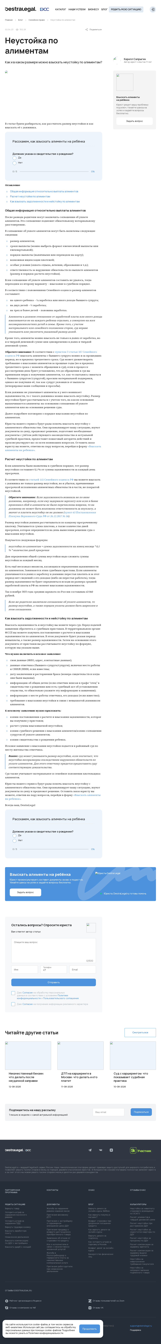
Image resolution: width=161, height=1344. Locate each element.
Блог (104, 9)
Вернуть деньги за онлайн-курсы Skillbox (99, 1209)
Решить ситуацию (15, 1204)
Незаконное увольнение (17, 1237)
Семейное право (37, 20)
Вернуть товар (12, 1208)
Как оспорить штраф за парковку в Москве (99, 1243)
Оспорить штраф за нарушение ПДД (14, 1222)
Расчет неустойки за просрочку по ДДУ (140, 1239)
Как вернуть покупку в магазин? (99, 1216)
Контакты (52, 1190)
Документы (53, 1204)
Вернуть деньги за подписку (97, 1237)
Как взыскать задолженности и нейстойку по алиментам (45, 201)
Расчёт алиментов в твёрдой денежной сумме (142, 1218)
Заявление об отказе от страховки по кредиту (58, 1239)
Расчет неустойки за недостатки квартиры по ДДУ (142, 1232)
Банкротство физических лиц (100, 1255)
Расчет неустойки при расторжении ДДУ (141, 1224)
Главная (9, 20)
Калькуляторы (138, 1204)
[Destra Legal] (27, 9)
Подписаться (141, 1112)
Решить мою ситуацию (126, 9)
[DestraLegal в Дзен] (111, 1150)
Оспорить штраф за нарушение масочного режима (16, 1214)
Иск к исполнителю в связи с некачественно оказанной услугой (58, 1247)
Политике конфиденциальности (45, 1333)
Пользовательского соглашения (61, 998)
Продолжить (90, 1328)
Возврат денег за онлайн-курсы (101, 1249)
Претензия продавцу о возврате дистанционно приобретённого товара (59, 1232)
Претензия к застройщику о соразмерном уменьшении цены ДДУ (59, 1223)
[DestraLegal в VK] (100, 1150)
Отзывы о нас (138, 1190)
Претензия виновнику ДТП (57, 1216)
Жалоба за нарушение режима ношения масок (58, 1209)
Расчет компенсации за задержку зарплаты (141, 1245)
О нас (91, 1190)
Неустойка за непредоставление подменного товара (140, 1270)
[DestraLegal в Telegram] (90, 1150)
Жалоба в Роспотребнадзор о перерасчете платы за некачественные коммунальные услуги (58, 1258)
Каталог (60, 9)
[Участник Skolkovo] (143, 1150)
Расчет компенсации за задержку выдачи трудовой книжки (141, 1253)
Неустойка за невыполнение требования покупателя (142, 1261)
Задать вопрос (134, 121)
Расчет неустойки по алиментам (30, 196)
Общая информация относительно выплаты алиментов (44, 191)
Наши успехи (77, 9)
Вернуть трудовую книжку (18, 1227)
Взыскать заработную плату (15, 1232)
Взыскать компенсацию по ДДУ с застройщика (16, 1242)
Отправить (54, 982)
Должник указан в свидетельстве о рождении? (43, 154)
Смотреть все (140, 1032)
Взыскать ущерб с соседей (18, 1247)
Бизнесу (93, 9)
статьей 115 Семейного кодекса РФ (51, 479)
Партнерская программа (12, 1191)
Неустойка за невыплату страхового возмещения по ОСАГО (142, 1211)
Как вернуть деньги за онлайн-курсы (99, 1231)
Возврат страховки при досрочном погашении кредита (99, 1223)
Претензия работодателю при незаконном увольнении (59, 1269)
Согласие (27, 992)
